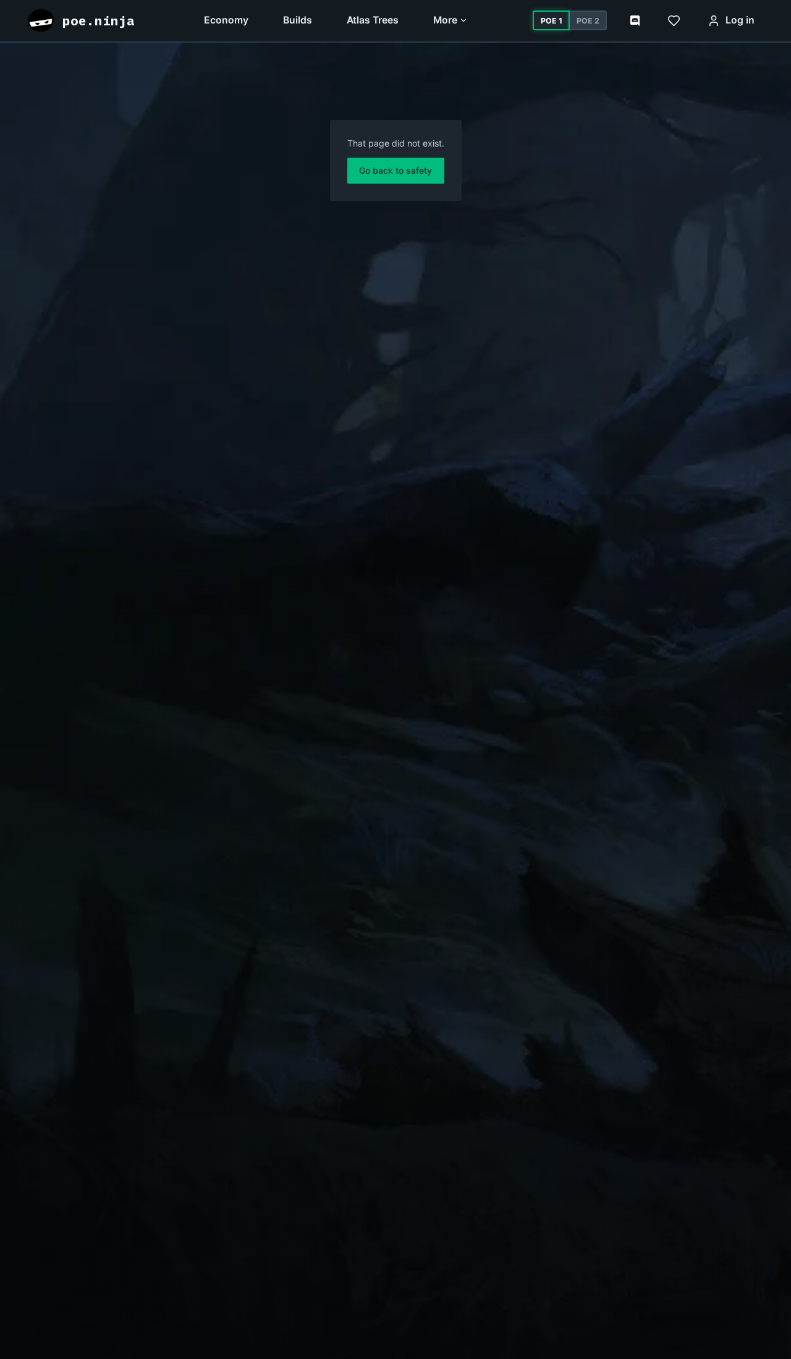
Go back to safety (395, 170)
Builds (297, 20)
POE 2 (588, 20)
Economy (226, 20)
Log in (740, 20)
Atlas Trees (373, 20)
